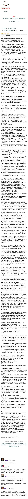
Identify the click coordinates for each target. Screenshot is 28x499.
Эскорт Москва (7, 18)
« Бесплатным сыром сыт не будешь (12, 443)
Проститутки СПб (14, 22)
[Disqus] (14, 477)
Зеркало (5, 11)
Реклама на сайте (5, 8)
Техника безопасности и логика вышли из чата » (17, 445)
